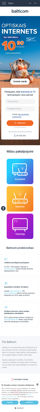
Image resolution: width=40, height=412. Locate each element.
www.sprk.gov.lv (10, 269)
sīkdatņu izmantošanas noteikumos (17, 396)
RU (30, 3)
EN (35, 3)
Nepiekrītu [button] (29, 402)
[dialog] (20, 397)
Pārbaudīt (21, 123)
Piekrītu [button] (10, 402)
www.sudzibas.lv (16, 291)
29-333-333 (21, 136)
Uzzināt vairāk (20, 81)
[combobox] (37, 384)
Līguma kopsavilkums (13, 53)
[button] (20, 408)
